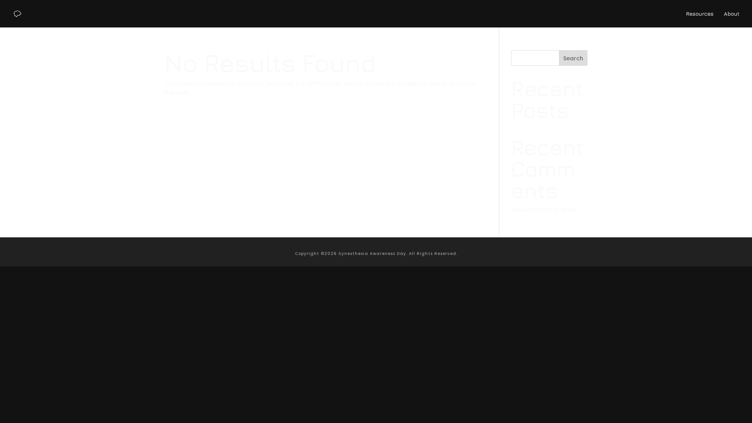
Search (573, 58)
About (731, 14)
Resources (700, 14)
